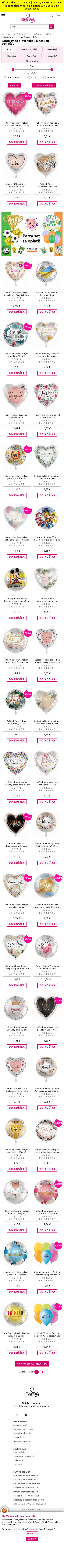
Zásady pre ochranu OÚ (24, 1456)
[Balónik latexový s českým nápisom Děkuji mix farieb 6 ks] (47, 1265)
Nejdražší (11, 56)
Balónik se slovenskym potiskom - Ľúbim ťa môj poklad (17, 125)
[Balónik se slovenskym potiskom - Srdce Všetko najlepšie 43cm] (17, 530)
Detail (17, 128)
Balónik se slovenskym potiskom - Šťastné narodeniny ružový (47, 1213)
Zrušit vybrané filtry (44, 85)
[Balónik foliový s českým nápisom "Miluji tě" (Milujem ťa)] (17, 1204)
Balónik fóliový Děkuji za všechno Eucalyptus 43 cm (47, 1150)
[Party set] (32, 255)
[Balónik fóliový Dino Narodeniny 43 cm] (17, 714)
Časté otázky (19, 1452)
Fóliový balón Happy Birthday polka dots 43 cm (17, 783)
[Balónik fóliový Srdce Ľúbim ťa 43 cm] (17, 177)
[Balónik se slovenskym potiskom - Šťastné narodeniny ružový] (47, 1204)
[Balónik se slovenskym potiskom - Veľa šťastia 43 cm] (47, 897)
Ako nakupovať (20, 1425)
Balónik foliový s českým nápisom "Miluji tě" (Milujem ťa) (16, 1213)
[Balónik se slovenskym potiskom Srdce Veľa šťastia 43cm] (47, 1020)
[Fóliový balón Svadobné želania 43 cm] (17, 408)
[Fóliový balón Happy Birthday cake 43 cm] (17, 1020)
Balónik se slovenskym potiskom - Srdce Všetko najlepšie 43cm (16, 540)
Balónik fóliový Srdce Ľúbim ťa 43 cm (16, 185)
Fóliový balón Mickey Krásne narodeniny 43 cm (16, 599)
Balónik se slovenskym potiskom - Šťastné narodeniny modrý (16, 1275)
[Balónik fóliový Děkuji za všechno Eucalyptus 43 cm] (47, 1142)
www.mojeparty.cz (32, 1510)
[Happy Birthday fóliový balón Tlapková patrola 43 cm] (47, 530)
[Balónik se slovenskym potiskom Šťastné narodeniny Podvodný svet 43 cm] (17, 346)
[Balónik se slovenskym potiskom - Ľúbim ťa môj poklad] (17, 116)
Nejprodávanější (29, 49)
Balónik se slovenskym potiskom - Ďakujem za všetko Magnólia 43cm (16, 662)
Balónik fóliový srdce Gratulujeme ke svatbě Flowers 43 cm (17, 1091)
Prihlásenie (51, 15)
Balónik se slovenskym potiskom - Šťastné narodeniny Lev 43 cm (16, 478)
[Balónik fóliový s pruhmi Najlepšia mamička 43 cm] (47, 1081)
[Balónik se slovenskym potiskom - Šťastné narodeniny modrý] (17, 1265)
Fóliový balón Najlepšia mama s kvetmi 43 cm (47, 124)
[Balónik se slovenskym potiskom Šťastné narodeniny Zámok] (47, 775)
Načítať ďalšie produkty (32, 1364)
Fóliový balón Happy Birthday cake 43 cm (17, 1028)
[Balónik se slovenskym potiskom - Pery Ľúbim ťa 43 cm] (17, 285)
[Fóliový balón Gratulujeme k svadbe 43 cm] (47, 469)
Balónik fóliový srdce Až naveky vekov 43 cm (47, 354)
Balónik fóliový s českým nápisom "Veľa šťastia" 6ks (47, 1334)
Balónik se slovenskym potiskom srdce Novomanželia (16, 907)
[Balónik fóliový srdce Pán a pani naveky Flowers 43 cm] (47, 653)
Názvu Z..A (52, 56)
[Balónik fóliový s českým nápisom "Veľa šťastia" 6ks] (47, 1326)
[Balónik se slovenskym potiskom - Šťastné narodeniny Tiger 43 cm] (17, 1142)
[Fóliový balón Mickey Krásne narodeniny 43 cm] (17, 591)
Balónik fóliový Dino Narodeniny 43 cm (16, 722)
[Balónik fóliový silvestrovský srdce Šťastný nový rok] (47, 177)
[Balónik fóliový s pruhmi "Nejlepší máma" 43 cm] (47, 836)
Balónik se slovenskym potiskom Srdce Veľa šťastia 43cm (47, 1030)
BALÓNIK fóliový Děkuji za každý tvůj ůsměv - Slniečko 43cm (16, 1336)
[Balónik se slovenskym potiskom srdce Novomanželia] (17, 897)
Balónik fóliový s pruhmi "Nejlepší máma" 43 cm (47, 844)
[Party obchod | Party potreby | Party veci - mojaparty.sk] (28, 18)
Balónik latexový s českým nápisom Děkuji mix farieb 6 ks (47, 1275)
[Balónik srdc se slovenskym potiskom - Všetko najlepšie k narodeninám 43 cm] (17, 836)
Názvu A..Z (31, 56)
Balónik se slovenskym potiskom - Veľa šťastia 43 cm (47, 907)
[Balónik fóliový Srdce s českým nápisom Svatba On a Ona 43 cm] (17, 959)
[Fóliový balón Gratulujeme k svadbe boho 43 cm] (47, 714)
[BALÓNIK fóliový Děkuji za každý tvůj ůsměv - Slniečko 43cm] (17, 1326)
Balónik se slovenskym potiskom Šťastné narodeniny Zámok (47, 785)
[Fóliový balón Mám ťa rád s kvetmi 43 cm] (47, 408)
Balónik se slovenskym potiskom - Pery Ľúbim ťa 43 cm (16, 295)
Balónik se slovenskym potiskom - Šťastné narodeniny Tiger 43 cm (16, 1152)
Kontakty (17, 1464)
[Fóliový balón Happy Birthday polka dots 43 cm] (17, 775)
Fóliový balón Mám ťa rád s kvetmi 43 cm (47, 416)
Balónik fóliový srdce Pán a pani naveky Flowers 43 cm (47, 662)
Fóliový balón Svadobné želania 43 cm (17, 416)
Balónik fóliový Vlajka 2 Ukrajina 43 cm (47, 293)
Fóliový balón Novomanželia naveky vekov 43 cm (47, 601)
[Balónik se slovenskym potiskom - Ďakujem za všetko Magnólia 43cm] (17, 653)
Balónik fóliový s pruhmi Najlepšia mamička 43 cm (47, 1089)
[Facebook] (17, 1415)
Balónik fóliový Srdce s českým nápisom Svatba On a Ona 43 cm (17, 968)
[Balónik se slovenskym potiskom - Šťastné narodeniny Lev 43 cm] (17, 469)
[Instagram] (26, 1415)
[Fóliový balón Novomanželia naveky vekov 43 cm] (47, 591)
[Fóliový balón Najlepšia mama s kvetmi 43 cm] (47, 116)
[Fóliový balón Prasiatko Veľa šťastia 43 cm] (47, 959)
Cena (32, 66)
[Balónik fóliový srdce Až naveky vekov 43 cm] (47, 346)
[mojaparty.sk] (32, 1392)
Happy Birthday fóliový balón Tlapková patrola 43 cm (47, 540)
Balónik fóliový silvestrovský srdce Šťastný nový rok (47, 187)
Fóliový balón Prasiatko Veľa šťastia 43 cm (47, 967)
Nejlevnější (52, 49)
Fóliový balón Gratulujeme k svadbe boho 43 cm (47, 722)
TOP (9, 49)
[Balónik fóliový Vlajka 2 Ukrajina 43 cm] (47, 285)
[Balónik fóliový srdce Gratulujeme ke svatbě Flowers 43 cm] (17, 1081)
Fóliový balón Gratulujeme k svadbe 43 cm (47, 477)
